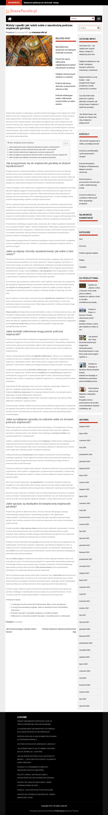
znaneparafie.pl (39, 32)
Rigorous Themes (71, 811)
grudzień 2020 (84, 629)
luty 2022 (82, 531)
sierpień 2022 (84, 489)
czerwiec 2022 (84, 503)
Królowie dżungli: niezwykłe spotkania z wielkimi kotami (34, 613)
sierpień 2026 (84, 426)
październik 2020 (85, 643)
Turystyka (18, 622)
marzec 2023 (84, 482)
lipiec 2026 (83, 433)
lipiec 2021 (83, 580)
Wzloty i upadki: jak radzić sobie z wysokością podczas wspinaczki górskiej (35, 776)
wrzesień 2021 (84, 566)
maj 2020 (82, 678)
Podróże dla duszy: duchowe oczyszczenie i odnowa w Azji (66, 86)
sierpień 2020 (84, 657)
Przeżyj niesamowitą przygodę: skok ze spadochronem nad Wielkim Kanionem (34, 722)
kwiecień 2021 (84, 601)
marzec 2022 (84, 524)
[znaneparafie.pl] (10, 19)
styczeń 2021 (84, 622)
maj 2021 (82, 594)
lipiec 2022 (83, 496)
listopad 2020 (84, 636)
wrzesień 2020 (84, 650)
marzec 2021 (84, 608)
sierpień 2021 (84, 573)
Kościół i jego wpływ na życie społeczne (35, 790)
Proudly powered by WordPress (42, 811)
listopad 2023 (84, 468)
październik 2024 (85, 454)
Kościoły (82, 246)
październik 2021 (85, 559)
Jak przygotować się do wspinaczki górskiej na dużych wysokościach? (34, 147)
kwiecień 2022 (84, 517)
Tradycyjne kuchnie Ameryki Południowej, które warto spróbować (38, 604)
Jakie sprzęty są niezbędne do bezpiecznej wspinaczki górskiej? (32, 157)
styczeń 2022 (84, 538)
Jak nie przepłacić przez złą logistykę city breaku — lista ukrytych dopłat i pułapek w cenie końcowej (36, 759)
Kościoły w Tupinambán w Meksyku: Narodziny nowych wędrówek (32, 768)
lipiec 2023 (83, 475)
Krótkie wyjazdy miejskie (88, 253)
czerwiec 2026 (84, 440)
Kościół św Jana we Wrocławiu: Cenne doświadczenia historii (34, 783)
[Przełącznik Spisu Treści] (64, 143)
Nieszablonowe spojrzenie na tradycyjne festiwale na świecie (66, 50)
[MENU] (99, 18)
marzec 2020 (84, 692)
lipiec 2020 (83, 664)
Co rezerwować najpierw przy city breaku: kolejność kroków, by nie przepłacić (36, 730)
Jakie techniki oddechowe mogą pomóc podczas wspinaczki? (31, 152)
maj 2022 (82, 510)
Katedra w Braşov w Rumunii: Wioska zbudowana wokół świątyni (87, 315)
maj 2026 (82, 447)
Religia (81, 260)
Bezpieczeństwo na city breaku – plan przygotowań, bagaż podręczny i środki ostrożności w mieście (88, 83)
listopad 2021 (84, 552)
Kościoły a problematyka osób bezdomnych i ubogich (88, 154)
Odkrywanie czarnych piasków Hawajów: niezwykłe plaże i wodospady (40, 616)
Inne (80, 239)
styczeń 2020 (84, 706)
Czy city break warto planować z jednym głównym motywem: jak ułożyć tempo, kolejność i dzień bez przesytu (89, 101)
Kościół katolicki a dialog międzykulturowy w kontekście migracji (37, 738)
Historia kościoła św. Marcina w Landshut (36, 744)
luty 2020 (82, 699)
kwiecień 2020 (84, 685)
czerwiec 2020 (84, 671)
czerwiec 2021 (84, 587)
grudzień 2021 (84, 545)
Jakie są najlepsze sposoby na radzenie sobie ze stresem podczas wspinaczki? (38, 155)
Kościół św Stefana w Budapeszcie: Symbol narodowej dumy (36, 796)
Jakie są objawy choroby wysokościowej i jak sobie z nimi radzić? (32, 149)
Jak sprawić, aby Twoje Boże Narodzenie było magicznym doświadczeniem (88, 342)
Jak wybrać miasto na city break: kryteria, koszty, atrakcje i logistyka (36, 750)
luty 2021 (82, 615)
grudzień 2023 (84, 461)
